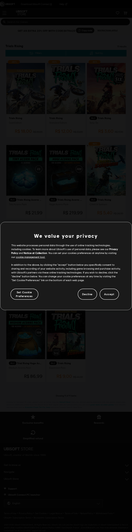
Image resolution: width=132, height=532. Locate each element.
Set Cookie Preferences (24, 294)
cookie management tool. (30, 256)
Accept (109, 294)
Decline (87, 294)
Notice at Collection (35, 252)
